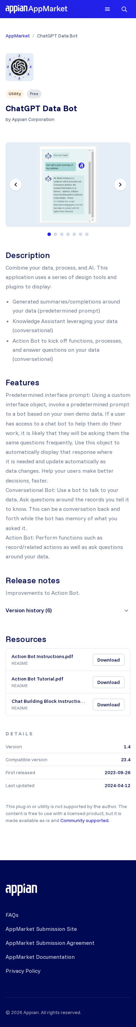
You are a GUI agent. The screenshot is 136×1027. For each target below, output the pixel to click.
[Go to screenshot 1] (49, 234)
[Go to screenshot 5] (74, 234)
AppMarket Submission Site (41, 928)
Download (108, 660)
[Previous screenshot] (16, 185)
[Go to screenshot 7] (87, 234)
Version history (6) (29, 610)
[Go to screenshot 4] (68, 234)
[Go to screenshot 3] (61, 234)
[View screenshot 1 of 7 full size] (68, 185)
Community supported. (84, 820)
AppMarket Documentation (40, 956)
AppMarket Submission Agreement (50, 942)
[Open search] (124, 9)
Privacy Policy (23, 970)
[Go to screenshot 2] (55, 234)
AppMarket (18, 36)
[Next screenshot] (120, 185)
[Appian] (21, 890)
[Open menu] (107, 9)
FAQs (12, 914)
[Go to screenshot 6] (80, 234)
